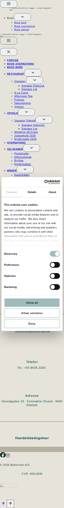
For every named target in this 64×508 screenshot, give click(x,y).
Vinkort (19, 106)
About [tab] (52, 191)
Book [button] (10, 17)
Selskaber (15, 149)
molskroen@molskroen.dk (32, 331)
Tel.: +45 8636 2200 (31, 367)
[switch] (55, 265)
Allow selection (32, 313)
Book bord (20, 22)
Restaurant (15, 74)
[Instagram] (8, 456)
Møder (12, 170)
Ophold (12, 113)
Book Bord (15, 67)
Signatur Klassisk (33, 85)
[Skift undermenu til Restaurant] (32, 73)
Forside (13, 60)
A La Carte (21, 92)
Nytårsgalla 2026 (25, 138)
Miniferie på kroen (26, 132)
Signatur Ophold (25, 120)
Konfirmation (22, 164)
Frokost (19, 99)
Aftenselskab (22, 157)
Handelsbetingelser (32, 438)
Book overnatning (24, 26)
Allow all (32, 302)
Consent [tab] (11, 191)
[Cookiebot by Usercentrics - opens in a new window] (45, 182)
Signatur (20, 81)
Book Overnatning (20, 64)
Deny (31, 323)
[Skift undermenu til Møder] (25, 169)
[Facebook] (3, 456)
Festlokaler (21, 153)
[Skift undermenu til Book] (22, 17)
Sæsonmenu (22, 103)
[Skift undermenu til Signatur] (34, 80)
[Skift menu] (8, 4)
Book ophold (21, 29)
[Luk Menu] (8, 52)
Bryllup (18, 160)
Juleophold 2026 (25, 135)
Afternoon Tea (23, 96)
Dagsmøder (22, 174)
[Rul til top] (3, 504)
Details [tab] (32, 191)
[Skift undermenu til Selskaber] (31, 148)
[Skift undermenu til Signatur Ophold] (44, 119)
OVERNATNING (16, 142)
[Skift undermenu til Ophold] (26, 112)
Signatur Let (29, 89)
